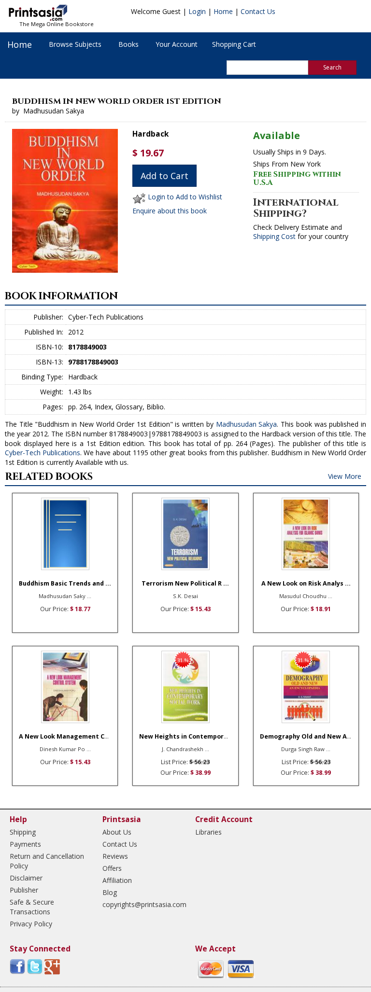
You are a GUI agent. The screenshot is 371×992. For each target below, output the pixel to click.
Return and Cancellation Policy (47, 861)
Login (197, 11)
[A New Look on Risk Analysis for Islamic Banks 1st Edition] (306, 534)
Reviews (115, 856)
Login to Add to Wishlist (185, 197)
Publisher (24, 889)
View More (344, 476)
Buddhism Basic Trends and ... (65, 583)
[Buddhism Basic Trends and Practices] (64, 534)
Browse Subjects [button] (75, 44)
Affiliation (117, 880)
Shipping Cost (274, 236)
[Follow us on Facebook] (17, 966)
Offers (112, 868)
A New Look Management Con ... (69, 736)
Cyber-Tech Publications (42, 452)
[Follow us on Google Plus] (52, 966)
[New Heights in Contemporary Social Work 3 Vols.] (185, 687)
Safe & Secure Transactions (32, 906)
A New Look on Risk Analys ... (306, 583)
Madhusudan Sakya (246, 424)
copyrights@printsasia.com (140, 904)
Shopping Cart (234, 44)
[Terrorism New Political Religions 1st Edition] (185, 534)
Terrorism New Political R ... (185, 583)
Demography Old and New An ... (309, 736)
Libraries (208, 832)
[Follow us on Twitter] (35, 966)
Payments (25, 844)
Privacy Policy (31, 923)
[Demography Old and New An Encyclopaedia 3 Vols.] (306, 687)
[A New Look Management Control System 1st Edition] (64, 687)
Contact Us (258, 11)
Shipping (23, 832)
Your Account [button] (177, 44)
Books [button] (128, 44)
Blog (109, 892)
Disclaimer (26, 877)
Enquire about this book (169, 210)
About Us (116, 832)
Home (223, 11)
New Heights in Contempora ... (187, 736)
